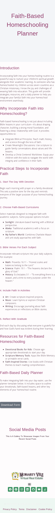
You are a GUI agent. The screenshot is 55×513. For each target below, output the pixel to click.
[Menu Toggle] (29, 484)
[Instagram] (21, 489)
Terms (22, 509)
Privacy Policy (10, 509)
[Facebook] (10, 489)
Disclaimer (31, 509)
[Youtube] (39, 489)
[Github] (33, 489)
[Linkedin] (27, 489)
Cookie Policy (45, 509)
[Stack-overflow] (44, 489)
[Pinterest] (16, 489)
